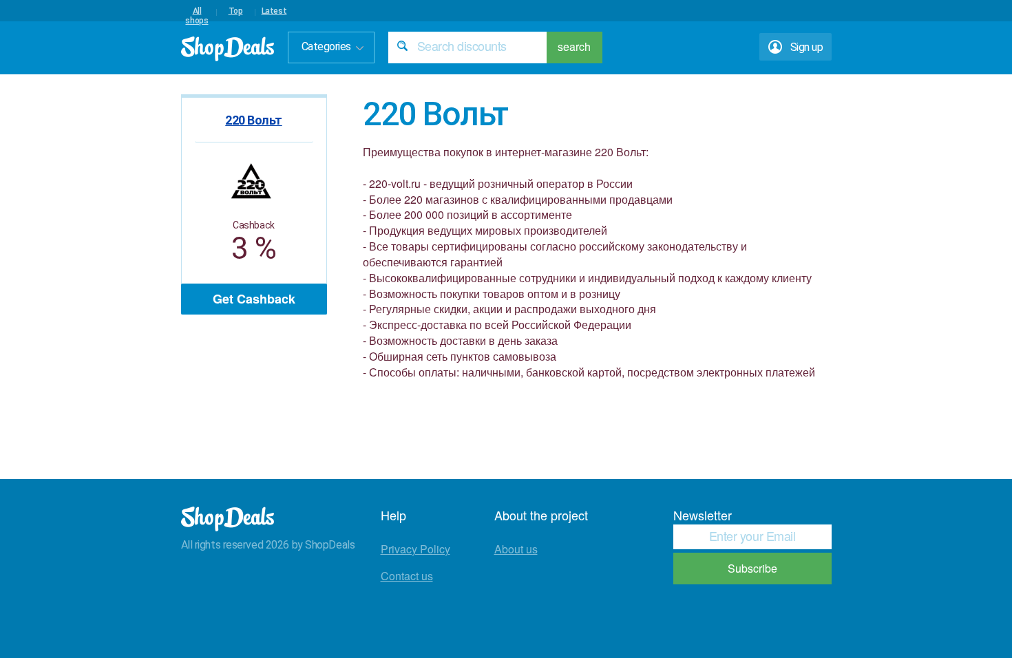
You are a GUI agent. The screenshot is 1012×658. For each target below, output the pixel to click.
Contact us (407, 576)
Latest (274, 11)
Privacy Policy (415, 549)
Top (236, 11)
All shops (196, 11)
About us (516, 549)
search (574, 46)
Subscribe (752, 568)
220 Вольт (253, 120)
